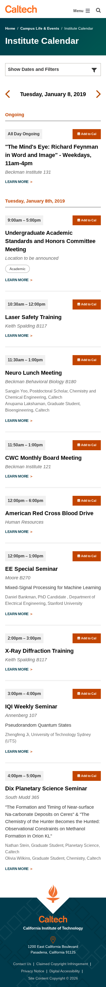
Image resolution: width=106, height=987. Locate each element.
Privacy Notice (32, 971)
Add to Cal (88, 134)
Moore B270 (17, 577)
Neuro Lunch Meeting (33, 373)
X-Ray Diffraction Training (39, 651)
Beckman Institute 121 (28, 466)
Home (10, 28)
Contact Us (22, 964)
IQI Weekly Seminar (31, 706)
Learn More (17, 182)
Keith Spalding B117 (26, 326)
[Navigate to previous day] (7, 94)
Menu (78, 11)
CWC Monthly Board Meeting (43, 458)
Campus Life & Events (39, 28)
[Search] (98, 10)
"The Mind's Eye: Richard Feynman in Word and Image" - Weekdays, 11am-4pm (51, 155)
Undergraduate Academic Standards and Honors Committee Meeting (50, 241)
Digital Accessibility (64, 971)
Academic (17, 269)
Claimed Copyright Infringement (62, 964)
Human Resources (24, 522)
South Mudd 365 (22, 797)
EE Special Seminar (31, 569)
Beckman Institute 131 (28, 172)
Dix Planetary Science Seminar (46, 788)
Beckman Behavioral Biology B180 (40, 381)
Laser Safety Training (33, 317)
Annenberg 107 (21, 715)
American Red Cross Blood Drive (49, 513)
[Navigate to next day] (98, 94)
